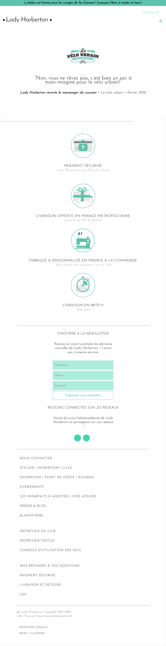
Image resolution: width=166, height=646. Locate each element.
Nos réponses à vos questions (50, 565)
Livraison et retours (40, 584)
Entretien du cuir (38, 531)
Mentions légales (33, 627)
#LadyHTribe (31, 515)
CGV (23, 594)
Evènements (32, 487)
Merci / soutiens (32, 633)
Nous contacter (36, 458)
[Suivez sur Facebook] (77, 438)
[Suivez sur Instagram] (86, 438)
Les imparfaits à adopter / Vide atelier (58, 496)
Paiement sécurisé (37, 575)
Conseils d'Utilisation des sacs (50, 550)
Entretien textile (37, 540)
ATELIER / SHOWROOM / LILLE (46, 468)
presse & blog (33, 506)
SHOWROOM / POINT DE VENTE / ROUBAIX (57, 477)
